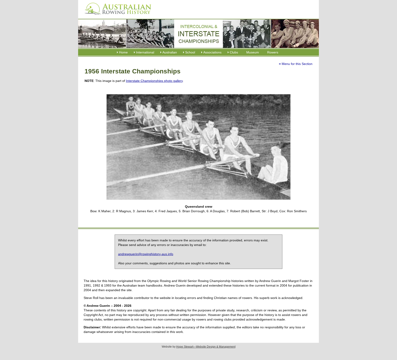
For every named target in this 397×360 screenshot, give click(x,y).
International (145, 52)
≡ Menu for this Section (295, 64)
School (190, 52)
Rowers (272, 52)
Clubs (234, 52)
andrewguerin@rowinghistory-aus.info (145, 254)
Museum (252, 52)
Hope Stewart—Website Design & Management (205, 346)
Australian (169, 52)
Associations (212, 52)
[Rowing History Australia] (116, 16)
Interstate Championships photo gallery (154, 81)
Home (123, 52)
